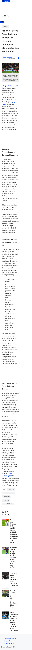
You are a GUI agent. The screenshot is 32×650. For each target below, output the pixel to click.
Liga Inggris (7, 496)
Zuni (4, 57)
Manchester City (10, 99)
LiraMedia (5, 16)
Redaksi (8, 7)
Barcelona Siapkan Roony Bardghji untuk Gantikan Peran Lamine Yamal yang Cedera (13, 558)
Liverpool (11, 86)
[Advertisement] (10, 139)
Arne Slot (11, 489)
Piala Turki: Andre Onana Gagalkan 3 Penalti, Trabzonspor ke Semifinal (14, 579)
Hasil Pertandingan (9, 493)
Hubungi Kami (10, 9)
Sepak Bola (5, 26)
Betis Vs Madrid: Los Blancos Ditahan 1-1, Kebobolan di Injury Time (13, 599)
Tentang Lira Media (11, 5)
